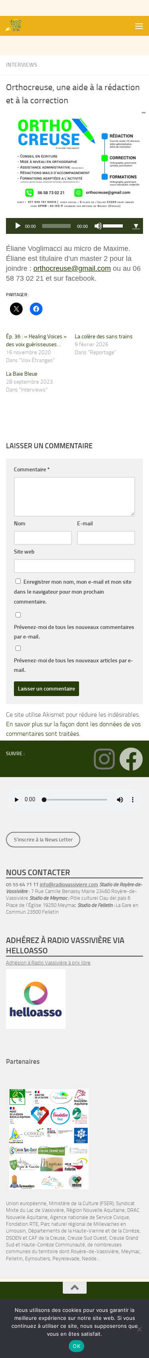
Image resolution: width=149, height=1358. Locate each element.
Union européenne (26, 1203)
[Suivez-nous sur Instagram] (104, 759)
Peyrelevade (65, 1259)
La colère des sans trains (104, 336)
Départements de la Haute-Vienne (66, 1231)
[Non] (139, 1329)
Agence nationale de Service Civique (89, 1217)
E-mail (85, 523)
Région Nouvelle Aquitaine (95, 1210)
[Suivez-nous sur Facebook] (131, 759)
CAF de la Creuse (47, 1238)
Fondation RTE (22, 1224)
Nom (19, 523)
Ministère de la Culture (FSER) (81, 1203)
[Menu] (139, 26)
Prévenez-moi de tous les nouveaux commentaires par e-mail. (74, 632)
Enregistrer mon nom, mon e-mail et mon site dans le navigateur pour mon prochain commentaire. (73, 592)
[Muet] (98, 226)
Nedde (89, 1259)
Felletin (14, 1259)
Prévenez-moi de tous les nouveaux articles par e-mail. (73, 665)
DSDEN (13, 1238)
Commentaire (32, 469)
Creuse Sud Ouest (87, 1238)
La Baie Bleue (21, 373)
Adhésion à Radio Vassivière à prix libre (48, 963)
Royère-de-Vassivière (95, 1251)
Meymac (130, 1251)
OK (76, 1346)
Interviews (21, 65)
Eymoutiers (37, 1259)
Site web (24, 551)
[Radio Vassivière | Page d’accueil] (17, 26)
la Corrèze (128, 1231)
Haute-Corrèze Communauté (53, 1245)
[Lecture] (18, 226)
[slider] (114, 225)
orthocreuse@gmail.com (72, 268)
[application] (67, 226)
